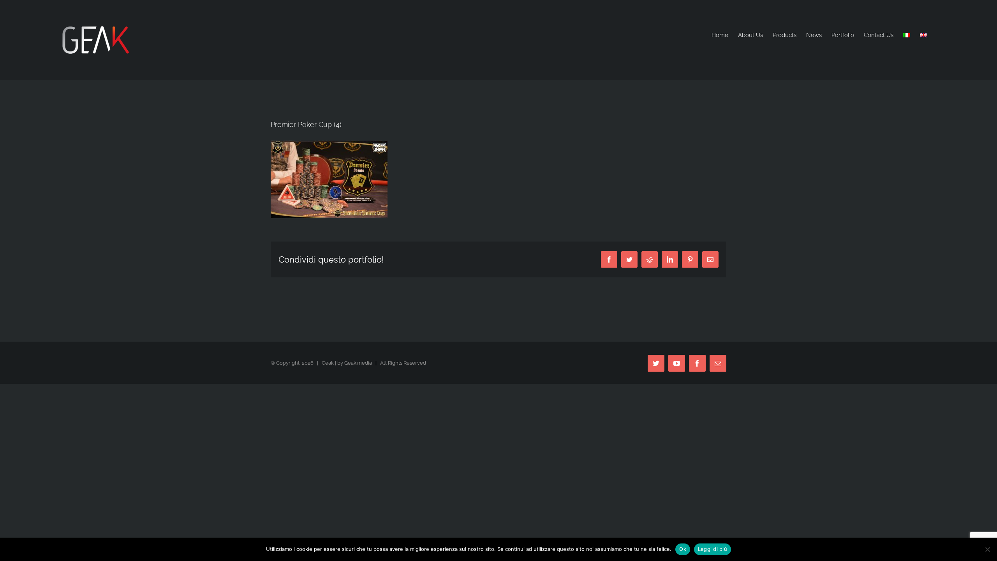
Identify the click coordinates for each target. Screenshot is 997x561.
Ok (682, 549)
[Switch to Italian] (906, 35)
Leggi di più (712, 549)
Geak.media (358, 363)
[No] (987, 549)
